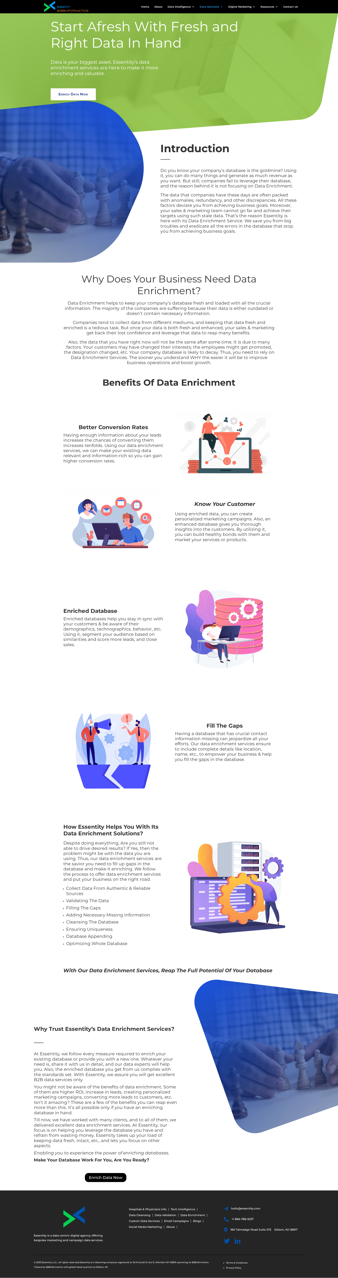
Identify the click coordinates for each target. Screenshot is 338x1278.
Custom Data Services (144, 1221)
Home (145, 6)
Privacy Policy (233, 1267)
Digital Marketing (240, 6)
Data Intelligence (179, 6)
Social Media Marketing (145, 1227)
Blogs (197, 1221)
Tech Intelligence (183, 1209)
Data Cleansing (139, 1215)
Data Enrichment (193, 1215)
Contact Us (290, 6)
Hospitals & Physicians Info (147, 1209)
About (158, 6)
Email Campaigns (176, 1221)
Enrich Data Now (73, 94)
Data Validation (165, 1215)
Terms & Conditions (237, 1262)
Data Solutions (209, 6)
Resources (267, 6)
